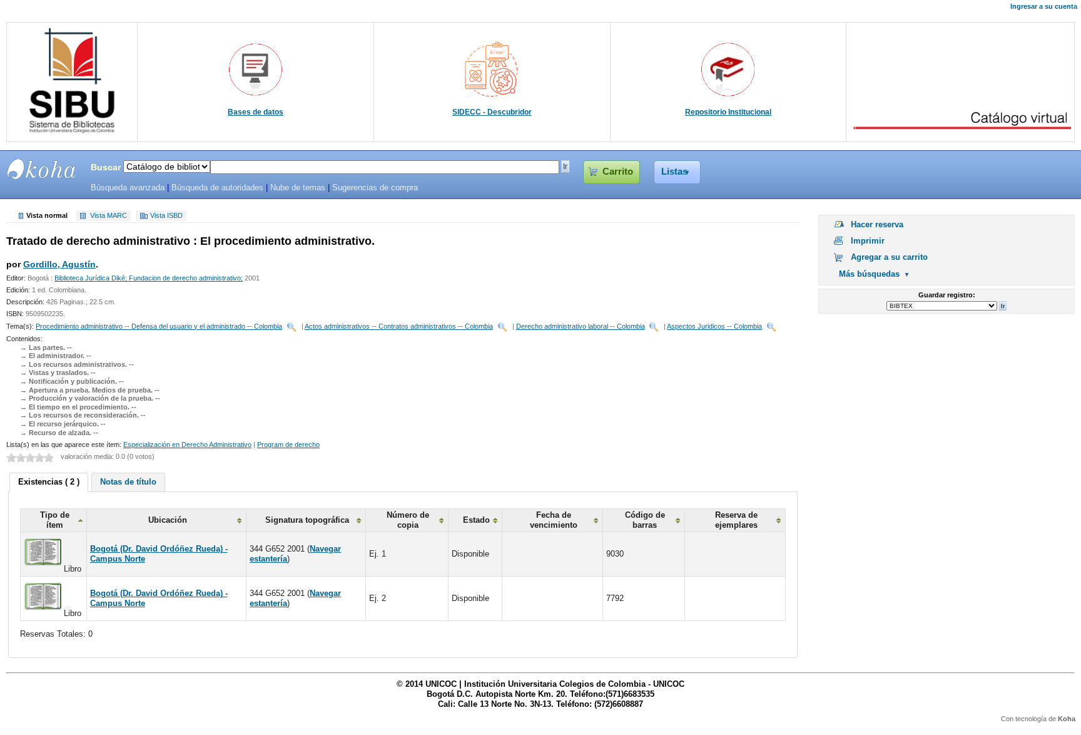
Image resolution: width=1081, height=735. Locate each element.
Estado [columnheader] (476, 520)
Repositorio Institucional (728, 112)
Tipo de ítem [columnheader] (54, 520)
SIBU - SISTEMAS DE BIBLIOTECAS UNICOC (41, 169)
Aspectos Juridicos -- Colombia (714, 326)
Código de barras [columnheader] (645, 520)
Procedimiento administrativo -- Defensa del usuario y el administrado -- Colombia (159, 326)
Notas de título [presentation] (128, 481)
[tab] (48, 483)
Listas (674, 172)
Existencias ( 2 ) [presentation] (48, 481)
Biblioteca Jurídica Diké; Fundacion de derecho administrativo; (148, 278)
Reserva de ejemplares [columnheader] (736, 520)
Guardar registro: (946, 295)
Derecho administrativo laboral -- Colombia (580, 326)
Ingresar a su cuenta (1043, 6)
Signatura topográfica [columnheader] (307, 520)
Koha (1066, 718)
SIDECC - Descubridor (492, 112)
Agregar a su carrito (889, 257)
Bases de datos (255, 112)
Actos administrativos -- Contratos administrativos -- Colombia (399, 326)
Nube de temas (297, 187)
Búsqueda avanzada (128, 187)
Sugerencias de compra (375, 187)
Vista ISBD (166, 216)
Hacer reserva (877, 224)
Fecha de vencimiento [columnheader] (553, 520)
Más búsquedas (869, 274)
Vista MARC (108, 216)
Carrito (617, 172)
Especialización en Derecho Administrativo (187, 444)
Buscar (106, 167)
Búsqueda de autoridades (217, 187)
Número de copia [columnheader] (408, 520)
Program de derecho (288, 444)
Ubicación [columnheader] (167, 520)
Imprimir (868, 240)
